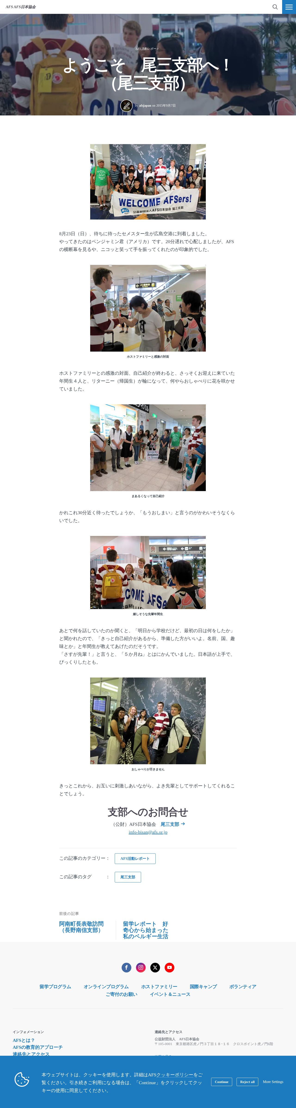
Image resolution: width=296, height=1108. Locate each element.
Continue (221, 1082)
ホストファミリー (159, 986)
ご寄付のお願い (121, 994)
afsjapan (145, 105)
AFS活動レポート (147, 48)
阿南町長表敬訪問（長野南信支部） (81, 927)
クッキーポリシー (174, 1074)
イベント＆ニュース (170, 994)
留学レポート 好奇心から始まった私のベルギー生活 (146, 930)
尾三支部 (170, 824)
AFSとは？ (24, 1040)
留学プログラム (55, 986)
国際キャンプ (203, 986)
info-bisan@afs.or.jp (148, 832)
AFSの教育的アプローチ (38, 1047)
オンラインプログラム (106, 986)
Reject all (247, 1082)
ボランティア (242, 986)
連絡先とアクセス (31, 1054)
